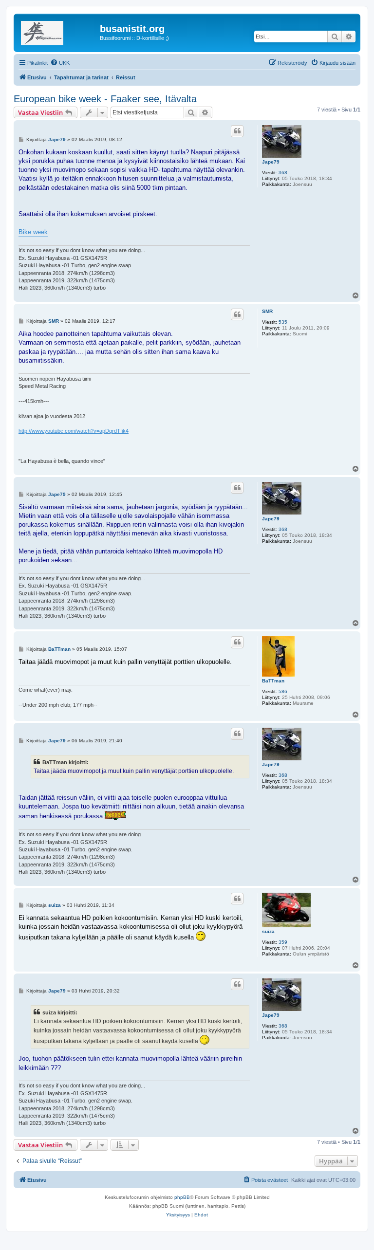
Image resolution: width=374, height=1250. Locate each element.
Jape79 (271, 162)
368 (283, 172)
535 (283, 322)
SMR (267, 311)
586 (283, 691)
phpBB (182, 1197)
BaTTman (273, 680)
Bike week (33, 232)
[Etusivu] (58, 31)
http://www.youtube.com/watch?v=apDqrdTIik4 (74, 431)
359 (283, 942)
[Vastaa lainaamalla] (237, 131)
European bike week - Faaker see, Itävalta (105, 98)
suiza (268, 931)
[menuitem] (60, 63)
